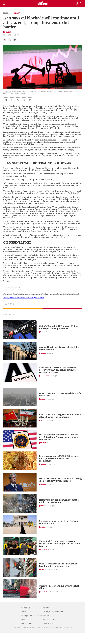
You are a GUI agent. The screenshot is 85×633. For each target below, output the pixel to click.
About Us (46, 608)
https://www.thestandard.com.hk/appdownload (23, 297)
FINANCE (17, 13)
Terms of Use (26, 612)
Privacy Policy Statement (53, 612)
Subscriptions (26, 620)
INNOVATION (44, 376)
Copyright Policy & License (31, 616)
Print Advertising (49, 620)
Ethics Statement (49, 616)
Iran (12, 288)
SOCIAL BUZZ (44, 549)
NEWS (42, 569)
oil (6, 288)
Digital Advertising (28, 623)
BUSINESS (7, 13)
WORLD (42, 399)
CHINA (42, 332)
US (19, 288)
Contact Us (25, 608)
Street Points (48, 623)
